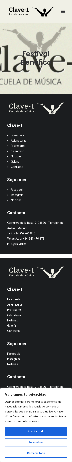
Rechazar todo (36, 453)
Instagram (17, 195)
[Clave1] (31, 11)
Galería (15, 161)
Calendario (17, 151)
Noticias (16, 156)
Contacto (17, 167)
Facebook (17, 189)
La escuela (17, 135)
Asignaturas (18, 140)
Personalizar (36, 442)
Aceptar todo (36, 431)
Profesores (18, 146)
